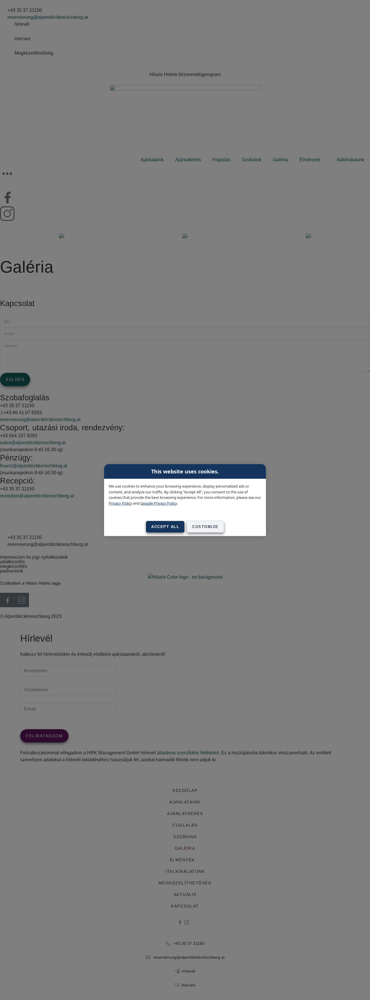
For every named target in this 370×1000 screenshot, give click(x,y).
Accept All (165, 527)
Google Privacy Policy (158, 502)
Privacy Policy (120, 502)
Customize (205, 527)
